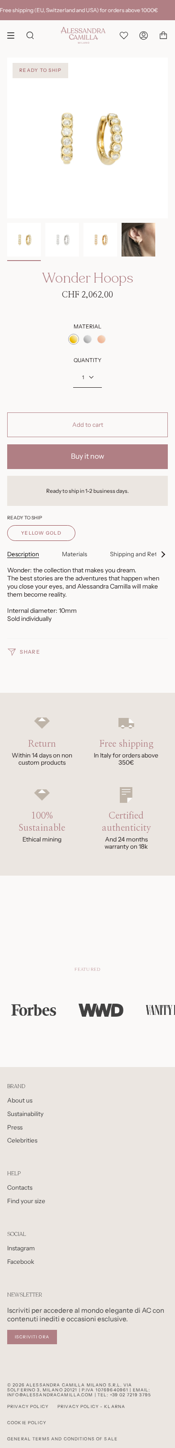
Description (23, 554)
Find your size (26, 1200)
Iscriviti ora (32, 1336)
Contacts (19, 1187)
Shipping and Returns (139, 554)
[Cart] (163, 35)
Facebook (20, 1261)
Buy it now (87, 456)
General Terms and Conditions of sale (62, 1438)
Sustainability (25, 1113)
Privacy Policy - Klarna (91, 1406)
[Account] (143, 35)
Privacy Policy (27, 1406)
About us (19, 1100)
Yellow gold (41, 533)
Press (14, 1127)
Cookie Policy (26, 1422)
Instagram (21, 1248)
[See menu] (14, 35)
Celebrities (22, 1140)
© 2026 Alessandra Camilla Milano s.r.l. (64, 1384)
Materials (74, 554)
